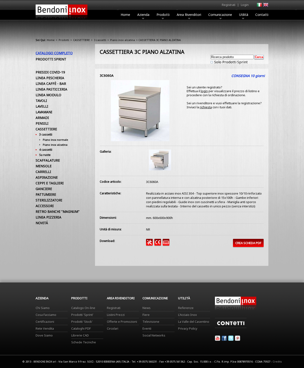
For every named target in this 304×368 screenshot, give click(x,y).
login (204, 91)
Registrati (228, 5)
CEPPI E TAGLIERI (50, 183)
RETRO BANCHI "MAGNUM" (58, 211)
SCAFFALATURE (48, 160)
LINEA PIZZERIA (48, 217)
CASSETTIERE (81, 40)
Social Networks (153, 335)
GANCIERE (44, 188)
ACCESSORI (45, 206)
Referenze (186, 308)
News (146, 308)
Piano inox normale (55, 139)
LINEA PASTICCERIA (51, 89)
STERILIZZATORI (49, 200)
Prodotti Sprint (51, 59)
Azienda (143, 14)
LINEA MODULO (48, 95)
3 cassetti (100, 40)
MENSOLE (44, 166)
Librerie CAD (80, 335)
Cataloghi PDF (81, 328)
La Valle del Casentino (193, 321)
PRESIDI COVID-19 (50, 72)
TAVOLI (41, 100)
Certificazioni (45, 321)
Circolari (112, 328)
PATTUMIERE (46, 194)
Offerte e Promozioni (122, 321)
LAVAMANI (44, 112)
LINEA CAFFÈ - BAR (51, 83)
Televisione (150, 321)
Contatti (261, 14)
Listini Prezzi (116, 315)
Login (245, 5)
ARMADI (42, 117)
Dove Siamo (44, 335)
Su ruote (45, 155)
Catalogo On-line (83, 308)
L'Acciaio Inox (187, 315)
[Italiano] (259, 6)
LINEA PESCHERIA (50, 78)
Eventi (146, 328)
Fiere (146, 315)
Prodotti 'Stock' (82, 321)
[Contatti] (231, 327)
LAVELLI (42, 106)
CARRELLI (43, 171)
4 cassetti (45, 150)
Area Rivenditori (189, 14)
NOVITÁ (42, 223)
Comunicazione (220, 14)
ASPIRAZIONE (47, 177)
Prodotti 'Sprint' (82, 315)
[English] (265, 6)
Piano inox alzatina (122, 40)
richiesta (206, 107)
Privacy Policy (187, 328)
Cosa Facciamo (46, 315)
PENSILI (42, 123)
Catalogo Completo (54, 53)
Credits (277, 361)
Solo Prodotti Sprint (230, 61)
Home (125, 14)
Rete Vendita (45, 328)
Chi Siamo (43, 308)
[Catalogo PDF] (167, 244)
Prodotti (163, 14)
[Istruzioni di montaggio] (150, 244)
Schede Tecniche (83, 342)
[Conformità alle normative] (158, 244)
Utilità (243, 14)
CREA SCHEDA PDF (248, 243)
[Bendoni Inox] (61, 20)
